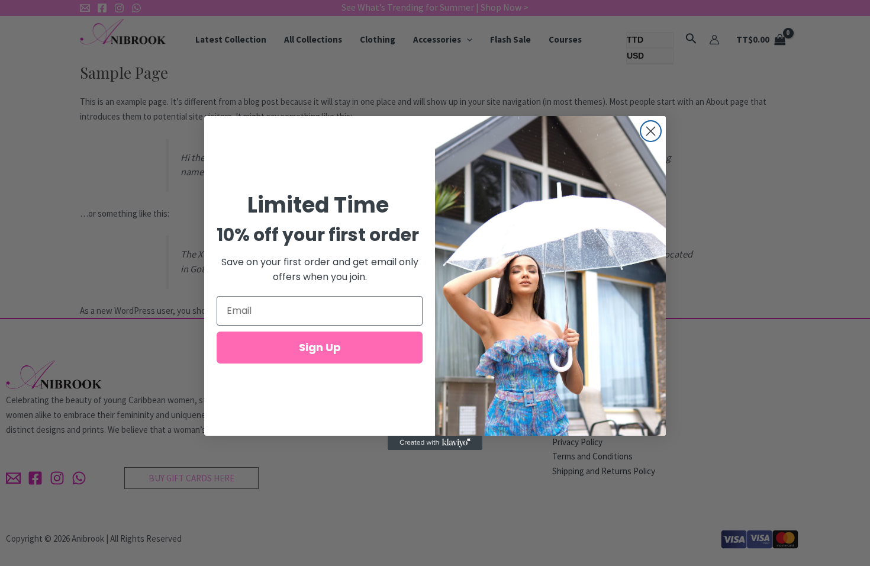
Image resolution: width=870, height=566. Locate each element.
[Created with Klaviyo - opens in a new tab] (435, 443)
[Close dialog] (650, 131)
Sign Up (320, 347)
